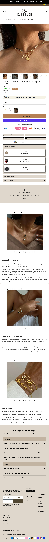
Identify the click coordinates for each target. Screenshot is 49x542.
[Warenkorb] (45, 11)
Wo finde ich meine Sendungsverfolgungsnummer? (16, 473)
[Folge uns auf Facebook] (27, 497)
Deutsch (17, 530)
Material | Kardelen (39, 502)
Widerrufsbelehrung (7, 517)
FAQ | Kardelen (41, 506)
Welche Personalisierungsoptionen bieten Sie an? (16, 448)
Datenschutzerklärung (8, 523)
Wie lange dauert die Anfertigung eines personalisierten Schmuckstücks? (22, 452)
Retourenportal (41, 494)
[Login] (43, 11)
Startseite (5, 19)
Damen (9, 19)
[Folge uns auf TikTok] (27, 500)
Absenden (17, 501)
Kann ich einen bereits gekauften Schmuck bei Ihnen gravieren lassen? (21, 443)
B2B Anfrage (40, 511)
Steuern (7, 90)
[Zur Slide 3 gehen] (25, 198)
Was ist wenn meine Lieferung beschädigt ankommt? (17, 477)
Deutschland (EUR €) (7, 530)
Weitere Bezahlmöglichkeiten (24, 124)
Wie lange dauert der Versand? (11, 468)
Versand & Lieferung (39, 491)
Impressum (5, 525)
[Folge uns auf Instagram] (31, 497)
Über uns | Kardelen (39, 498)
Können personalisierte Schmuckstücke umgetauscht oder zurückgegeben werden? (22, 458)
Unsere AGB (5, 520)
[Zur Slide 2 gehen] (24, 198)
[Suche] (5, 11)
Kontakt (39, 509)
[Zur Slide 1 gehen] (23, 198)
